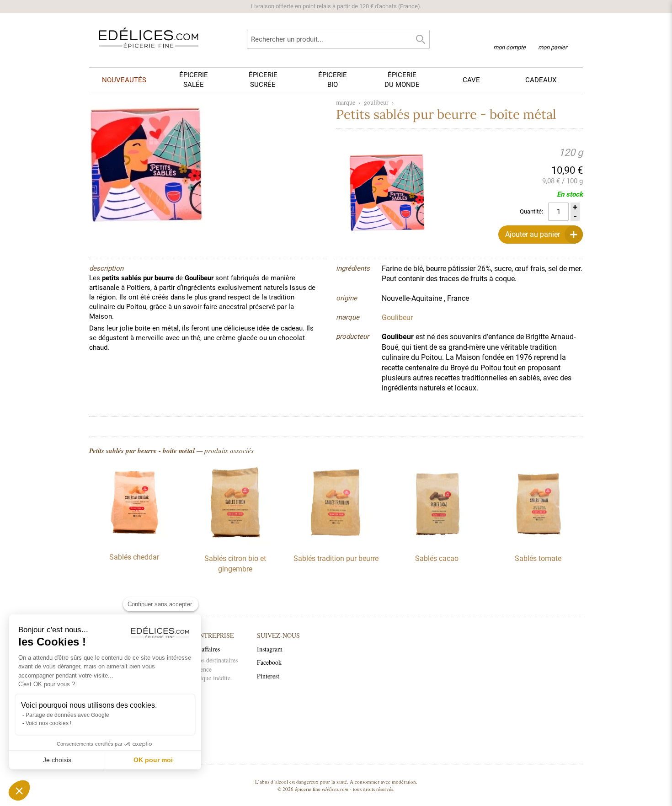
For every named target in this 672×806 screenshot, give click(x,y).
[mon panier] (552, 36)
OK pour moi (153, 759)
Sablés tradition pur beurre (336, 558)
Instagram (270, 649)
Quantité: (531, 211)
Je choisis (57, 759)
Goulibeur (376, 102)
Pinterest (268, 676)
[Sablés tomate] (538, 542)
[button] (19, 790)
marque (345, 102)
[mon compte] (509, 36)
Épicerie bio (332, 80)
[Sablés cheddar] (134, 540)
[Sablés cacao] (437, 542)
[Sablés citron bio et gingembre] (235, 542)
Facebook (269, 662)
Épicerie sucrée (263, 80)
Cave (471, 80)
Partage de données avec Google (67, 715)
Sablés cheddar (134, 557)
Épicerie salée (193, 80)
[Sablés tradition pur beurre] (336, 542)
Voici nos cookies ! (48, 723)
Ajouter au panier (532, 234)
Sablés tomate (538, 558)
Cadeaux (540, 80)
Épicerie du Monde (402, 80)
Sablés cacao (437, 558)
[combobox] (338, 39)
